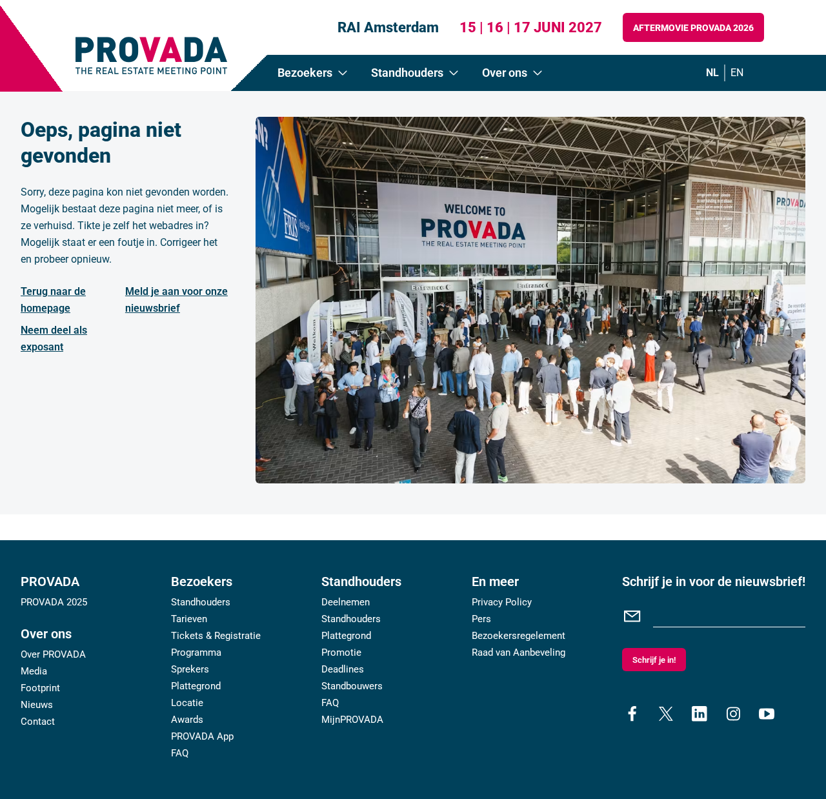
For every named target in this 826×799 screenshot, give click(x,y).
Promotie (341, 652)
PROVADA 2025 (54, 602)
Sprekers (190, 669)
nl (712, 72)
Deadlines (342, 669)
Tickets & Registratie (216, 636)
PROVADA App (202, 736)
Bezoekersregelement (518, 636)
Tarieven (189, 619)
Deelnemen (345, 602)
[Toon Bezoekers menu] (342, 73)
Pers (481, 619)
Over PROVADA (53, 654)
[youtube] (766, 713)
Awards (187, 719)
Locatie (187, 703)
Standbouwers (352, 686)
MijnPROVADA (352, 719)
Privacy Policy (502, 602)
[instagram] (733, 713)
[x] (666, 713)
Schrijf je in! (654, 660)
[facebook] (632, 713)
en (736, 72)
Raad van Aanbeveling (518, 652)
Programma (196, 652)
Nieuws (37, 705)
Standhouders (200, 602)
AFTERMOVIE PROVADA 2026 (693, 28)
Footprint (40, 688)
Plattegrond (196, 686)
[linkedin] (699, 713)
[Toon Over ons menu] (537, 73)
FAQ (179, 753)
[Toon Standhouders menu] (453, 73)
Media (34, 671)
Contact (38, 721)
